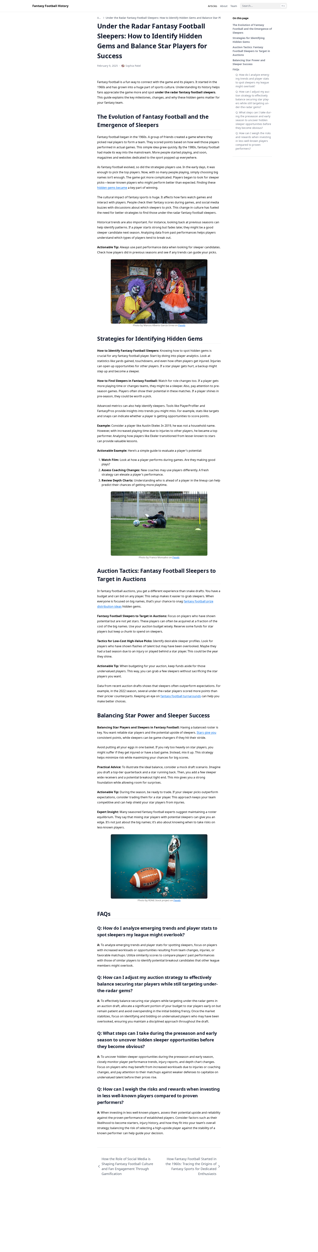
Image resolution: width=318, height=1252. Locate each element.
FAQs (236, 69)
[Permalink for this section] (163, 125)
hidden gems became (112, 188)
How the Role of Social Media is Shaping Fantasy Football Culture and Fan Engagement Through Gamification (127, 1166)
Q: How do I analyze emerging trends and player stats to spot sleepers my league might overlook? (253, 80)
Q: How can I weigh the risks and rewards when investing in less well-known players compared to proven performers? (253, 140)
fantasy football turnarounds (180, 696)
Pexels (181, 325)
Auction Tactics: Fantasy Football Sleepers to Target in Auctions (251, 51)
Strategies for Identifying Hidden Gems (249, 40)
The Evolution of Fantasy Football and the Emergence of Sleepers (252, 28)
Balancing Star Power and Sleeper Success (249, 62)
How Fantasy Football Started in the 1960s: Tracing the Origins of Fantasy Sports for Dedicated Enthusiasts (191, 1166)
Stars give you (206, 732)
